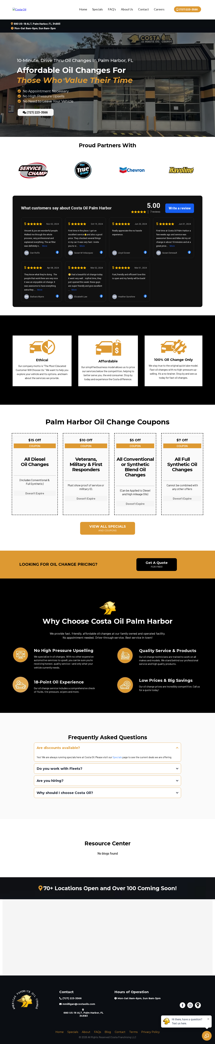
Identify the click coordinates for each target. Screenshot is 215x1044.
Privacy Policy (150, 1032)
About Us (127, 9)
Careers (159, 9)
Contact (143, 9)
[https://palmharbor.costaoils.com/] (19, 9)
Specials (97, 9)
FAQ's (112, 9)
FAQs (97, 1032)
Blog (108, 1032)
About (86, 1032)
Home (83, 9)
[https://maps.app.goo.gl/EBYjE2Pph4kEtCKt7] (198, 1005)
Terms (133, 1032)
